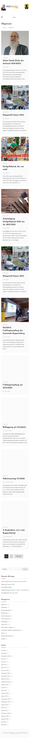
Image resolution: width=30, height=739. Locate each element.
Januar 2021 (4, 710)
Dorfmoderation (5, 619)
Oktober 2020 (5, 716)
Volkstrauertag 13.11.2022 (14, 479)
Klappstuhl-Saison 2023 (13, 276)
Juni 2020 (3, 722)
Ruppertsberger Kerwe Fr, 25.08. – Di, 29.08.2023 (15, 590)
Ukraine (3, 639)
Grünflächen (4, 621)
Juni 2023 (3, 662)
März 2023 (4, 667)
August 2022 (4, 684)
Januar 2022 (4, 696)
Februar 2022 (5, 693)
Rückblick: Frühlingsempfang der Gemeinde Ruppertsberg (14, 330)
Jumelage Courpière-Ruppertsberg (10, 630)
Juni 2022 (3, 687)
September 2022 (6, 682)
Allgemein (5, 57)
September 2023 (6, 656)
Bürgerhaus (4, 613)
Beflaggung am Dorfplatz (14, 427)
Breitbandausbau (6, 610)
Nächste (18, 556)
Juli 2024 (3, 650)
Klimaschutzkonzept (6, 636)
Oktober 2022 (5, 679)
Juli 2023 (3, 659)
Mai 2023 (3, 664)
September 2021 (6, 702)
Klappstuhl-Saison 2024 (13, 115)
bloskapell (4, 607)
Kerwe (3, 633)
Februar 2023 (5, 670)
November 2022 (5, 676)
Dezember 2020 (5, 713)
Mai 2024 (3, 653)
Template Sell (15, 734)
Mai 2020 (3, 724)
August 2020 (4, 719)
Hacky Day (4, 624)
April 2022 (4, 690)
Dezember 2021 (5, 699)
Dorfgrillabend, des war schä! (9, 593)
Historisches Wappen (7, 627)
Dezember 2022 (5, 673)
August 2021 (4, 704)
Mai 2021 (3, 707)
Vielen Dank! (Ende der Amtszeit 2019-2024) (13, 581)
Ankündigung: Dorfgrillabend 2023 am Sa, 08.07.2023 (14, 222)
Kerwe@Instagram (6, 587)
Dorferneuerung (5, 616)
